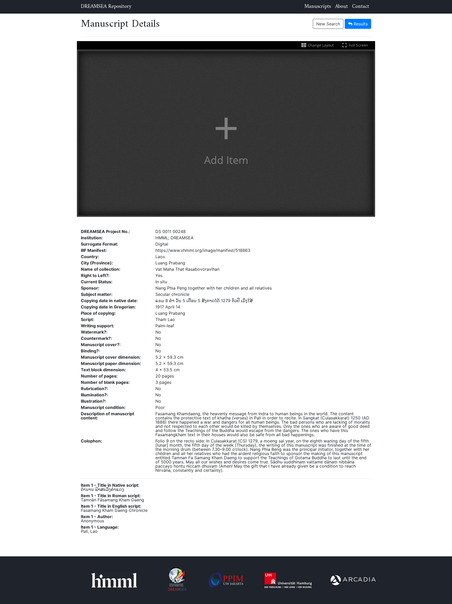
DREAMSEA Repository (106, 7)
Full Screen (358, 45)
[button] (226, 133)
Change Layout (320, 45)
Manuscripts (317, 6)
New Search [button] (328, 23)
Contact (360, 6)
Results (360, 23)
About (341, 6)
